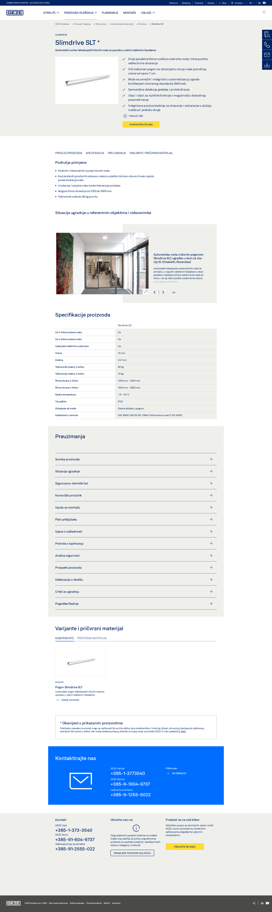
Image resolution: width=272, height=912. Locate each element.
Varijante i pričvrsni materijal (151, 153)
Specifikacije (95, 153)
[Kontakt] (267, 55)
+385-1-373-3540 (73, 830)
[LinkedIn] (259, 3)
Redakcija (186, 3)
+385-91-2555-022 (75, 848)
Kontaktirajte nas (141, 124)
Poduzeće (199, 3)
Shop (224, 3)
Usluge (146, 12)
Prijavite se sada (185, 846)
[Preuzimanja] (267, 65)
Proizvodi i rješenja (79, 12)
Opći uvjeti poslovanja (58, 903)
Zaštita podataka (77, 903)
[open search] (264, 12)
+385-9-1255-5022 (130, 794)
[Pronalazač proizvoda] (267, 35)
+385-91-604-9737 (74, 839)
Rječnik (107, 903)
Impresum (116, 903)
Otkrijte (49, 12)
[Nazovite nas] (267, 45)
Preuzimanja (117, 153)
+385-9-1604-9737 (130, 783)
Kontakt (60, 819)
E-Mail (182, 731)
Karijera (211, 3)
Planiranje (110, 12)
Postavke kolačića (94, 903)
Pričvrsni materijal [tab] (92, 638)
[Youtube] (264, 3)
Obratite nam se (121, 819)
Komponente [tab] (64, 638)
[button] (238, 3)
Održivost (173, 3)
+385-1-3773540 (127, 773)
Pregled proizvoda (68, 153)
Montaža (129, 12)
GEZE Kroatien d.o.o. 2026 (36, 903)
